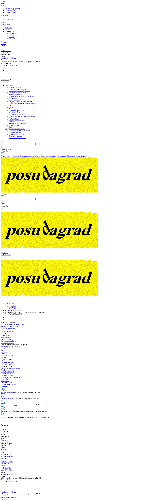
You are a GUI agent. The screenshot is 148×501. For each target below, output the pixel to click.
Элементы (12, 38)
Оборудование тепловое (9, 361)
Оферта (3, 465)
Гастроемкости (6, 335)
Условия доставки (7, 456)
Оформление (13, 33)
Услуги (3, 451)
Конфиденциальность (8, 497)
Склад (7, 29)
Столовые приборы (7, 331)
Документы (5, 463)
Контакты (4, 458)
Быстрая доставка (7, 392)
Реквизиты (8, 28)
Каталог (3, 445)
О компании (9, 19)
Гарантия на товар (7, 462)
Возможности (10, 31)
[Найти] (2, 153)
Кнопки (11, 35)
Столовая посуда (6, 359)
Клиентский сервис (8, 398)
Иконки (11, 37)
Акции (3, 447)
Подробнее (4, 440)
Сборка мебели (10, 10)
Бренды (3, 449)
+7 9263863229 (6, 51)
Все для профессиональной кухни (12, 324)
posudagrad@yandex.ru (8, 58)
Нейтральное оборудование (10, 346)
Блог (2, 453)
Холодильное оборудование (10, 368)
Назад (12, 305)
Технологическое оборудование (12, 377)
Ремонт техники (10, 12)
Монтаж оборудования (12, 9)
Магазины (4, 460)
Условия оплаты (6, 454)
